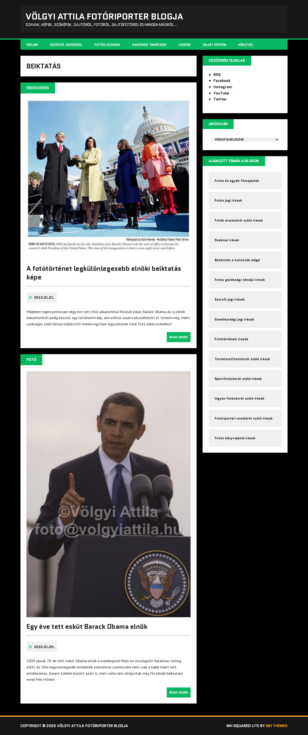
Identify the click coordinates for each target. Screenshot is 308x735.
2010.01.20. (44, 646)
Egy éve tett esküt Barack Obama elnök (86, 626)
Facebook (222, 80)
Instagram (222, 87)
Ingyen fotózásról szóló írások (239, 398)
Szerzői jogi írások (230, 299)
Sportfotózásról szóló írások (238, 378)
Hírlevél (245, 44)
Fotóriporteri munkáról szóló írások (244, 418)
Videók (185, 44)
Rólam (32, 44)
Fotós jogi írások (228, 200)
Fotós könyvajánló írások (235, 438)
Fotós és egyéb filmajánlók (237, 180)
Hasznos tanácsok (149, 44)
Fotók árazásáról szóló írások (239, 220)
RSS (217, 74)
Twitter (220, 99)
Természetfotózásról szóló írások (242, 359)
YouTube (221, 93)
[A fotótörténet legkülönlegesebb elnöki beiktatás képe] (108, 255)
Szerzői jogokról (66, 44)
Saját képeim (214, 44)
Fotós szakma (107, 44)
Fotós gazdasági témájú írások (240, 279)
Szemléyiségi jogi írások (234, 319)
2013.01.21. (44, 297)
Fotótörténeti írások (231, 339)
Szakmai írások (227, 240)
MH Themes (277, 726)
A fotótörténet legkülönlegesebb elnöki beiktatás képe (103, 273)
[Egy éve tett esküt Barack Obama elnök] (108, 613)
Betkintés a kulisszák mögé (237, 260)
